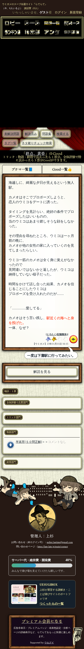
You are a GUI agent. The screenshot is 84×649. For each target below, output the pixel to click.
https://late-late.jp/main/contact (52, 546)
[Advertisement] (42, 83)
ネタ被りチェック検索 (37, 143)
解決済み (31, 133)
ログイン (61, 12)
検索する (63, 133)
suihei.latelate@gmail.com (60, 542)
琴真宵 (20, 442)
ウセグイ (49, 642)
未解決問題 (11, 133)
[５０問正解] (33, 442)
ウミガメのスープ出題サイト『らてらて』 (24, 4)
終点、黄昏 (35, 153)
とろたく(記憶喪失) (57, 334)
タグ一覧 (10, 143)
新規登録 (76, 12)
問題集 (46, 133)
